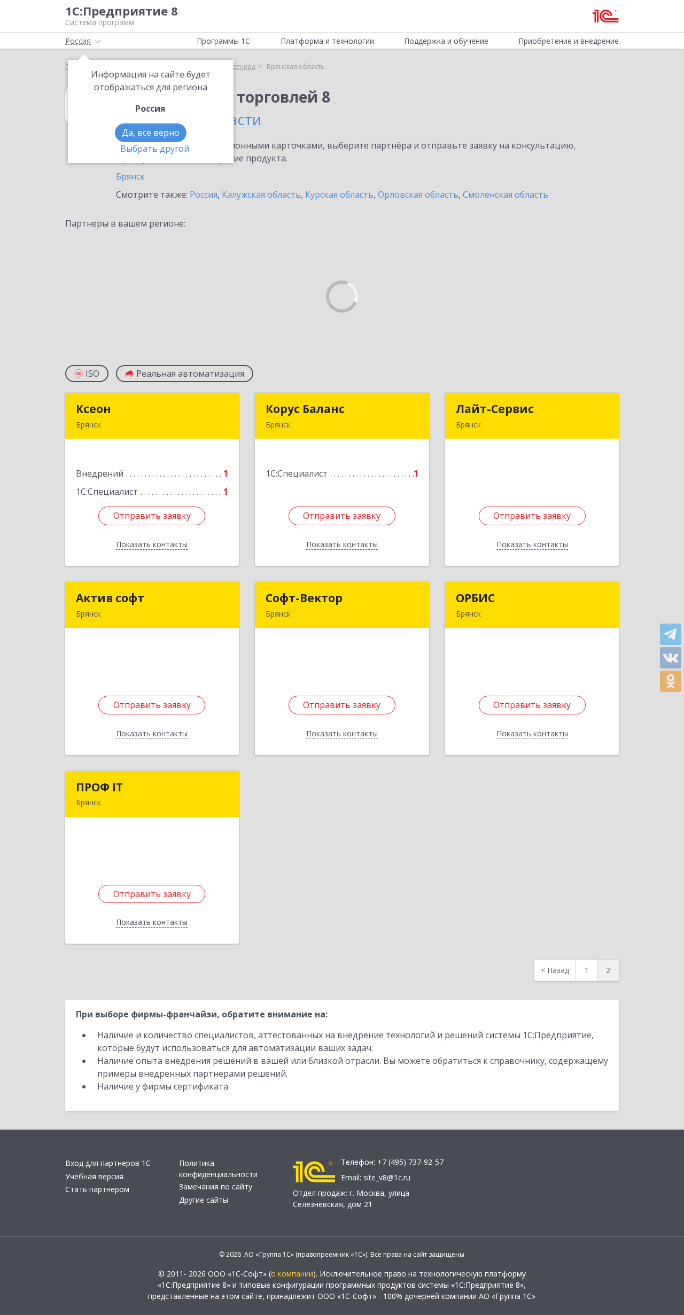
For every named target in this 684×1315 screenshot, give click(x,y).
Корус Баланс (305, 408)
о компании (292, 1274)
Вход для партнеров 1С (108, 1163)
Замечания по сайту (215, 1186)
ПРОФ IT (99, 787)
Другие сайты (203, 1200)
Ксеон (93, 408)
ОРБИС (475, 597)
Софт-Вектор (304, 597)
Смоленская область (505, 194)
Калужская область (261, 194)
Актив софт (110, 597)
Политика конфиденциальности (218, 1168)
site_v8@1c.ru (386, 1177)
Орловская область (418, 194)
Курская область (339, 194)
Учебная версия (94, 1176)
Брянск (130, 176)
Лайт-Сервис (495, 408)
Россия (203, 194)
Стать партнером (97, 1189)
